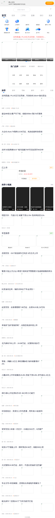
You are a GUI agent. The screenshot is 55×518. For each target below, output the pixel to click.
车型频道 (24, 178)
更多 (50, 15)
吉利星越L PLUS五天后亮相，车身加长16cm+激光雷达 (29, 37)
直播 (32, 15)
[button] (26, 61)
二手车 (23, 15)
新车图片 (34, 178)
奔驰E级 (22, 171)
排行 (41, 15)
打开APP (49, 3)
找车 (13, 15)
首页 (4, 15)
